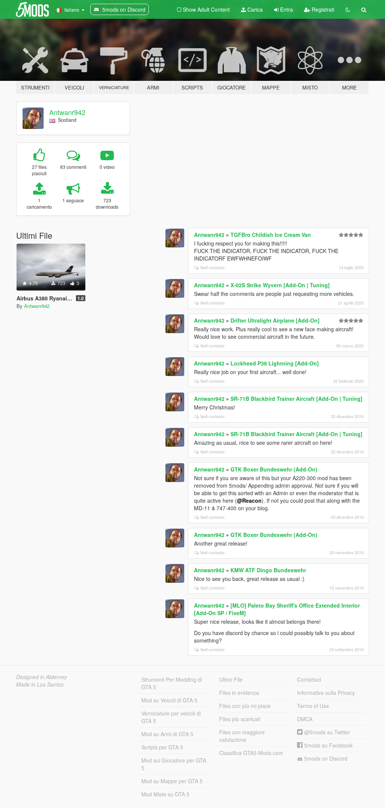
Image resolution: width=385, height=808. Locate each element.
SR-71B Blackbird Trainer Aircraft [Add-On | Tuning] (296, 398)
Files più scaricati (239, 719)
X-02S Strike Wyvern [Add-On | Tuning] (280, 285)
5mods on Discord (325, 758)
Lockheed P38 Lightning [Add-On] (274, 363)
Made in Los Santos (40, 684)
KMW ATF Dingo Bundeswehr (268, 570)
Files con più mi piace (245, 705)
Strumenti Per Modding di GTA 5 (171, 683)
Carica (254, 9)
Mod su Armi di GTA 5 (167, 734)
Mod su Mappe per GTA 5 (172, 781)
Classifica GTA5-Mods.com (251, 752)
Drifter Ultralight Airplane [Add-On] (275, 320)
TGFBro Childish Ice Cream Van (270, 234)
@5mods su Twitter (326, 732)
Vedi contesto (212, 267)
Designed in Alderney (41, 677)
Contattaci (309, 679)
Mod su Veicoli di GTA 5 (169, 700)
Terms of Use (313, 705)
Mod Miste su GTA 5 (165, 794)
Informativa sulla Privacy (326, 692)
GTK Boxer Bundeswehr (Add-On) (273, 469)
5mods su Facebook (328, 745)
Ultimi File (231, 679)
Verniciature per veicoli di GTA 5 (171, 717)
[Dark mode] (348, 9)
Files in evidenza (239, 692)
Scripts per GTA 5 (162, 747)
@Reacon (249, 500)
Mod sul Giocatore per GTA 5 (173, 764)
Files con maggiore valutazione (242, 735)
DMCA (304, 719)
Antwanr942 (67, 112)
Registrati (322, 9)
